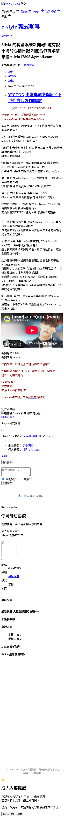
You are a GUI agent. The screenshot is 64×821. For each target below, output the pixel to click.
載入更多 (7, 462)
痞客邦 (27, 436)
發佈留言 (7, 483)
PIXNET (16, 769)
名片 (11, 80)
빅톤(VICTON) (31, 449)
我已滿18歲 (8, 814)
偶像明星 (29, 65)
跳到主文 (6, 36)
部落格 (12, 76)
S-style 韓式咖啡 (20, 27)
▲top (4, 455)
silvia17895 (7, 416)
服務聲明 (37, 773)
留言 (35, 436)
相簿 (11, 72)
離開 (19, 814)
